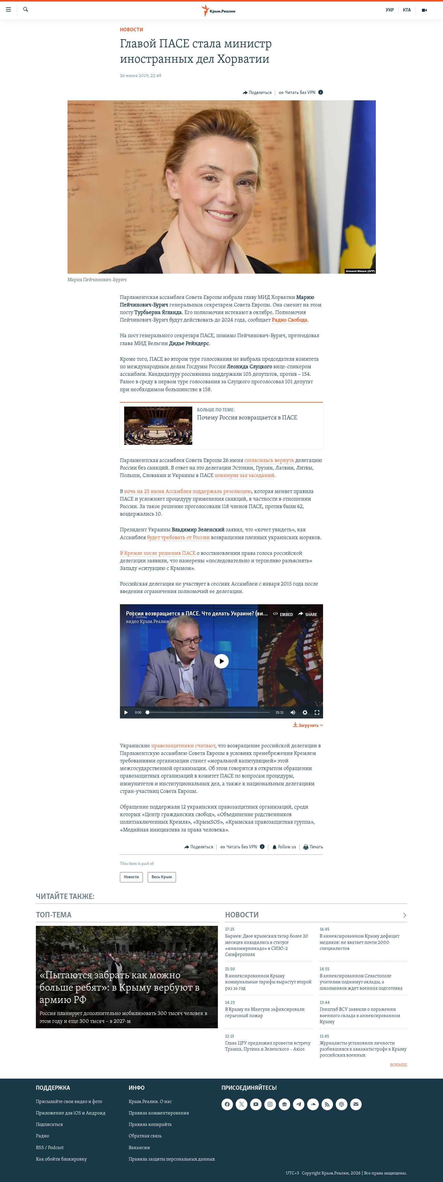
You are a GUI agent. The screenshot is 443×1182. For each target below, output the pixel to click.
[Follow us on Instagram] (270, 1104)
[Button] (257, 93)
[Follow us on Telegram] (298, 1104)
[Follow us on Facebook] (227, 1104)
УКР (390, 10)
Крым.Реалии (154, 621)
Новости (131, 30)
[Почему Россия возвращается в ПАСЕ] (158, 426)
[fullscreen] (317, 712)
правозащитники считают (183, 746)
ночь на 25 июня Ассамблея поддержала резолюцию (187, 492)
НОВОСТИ (242, 915)
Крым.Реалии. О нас (150, 1102)
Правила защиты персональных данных (172, 1159)
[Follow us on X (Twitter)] (241, 1104)
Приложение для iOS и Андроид (70, 1113)
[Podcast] (341, 1104)
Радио (42, 1136)
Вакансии (139, 1148)
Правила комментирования (159, 1113)
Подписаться (49, 1125)
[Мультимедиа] (424, 10)
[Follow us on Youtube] (256, 1104)
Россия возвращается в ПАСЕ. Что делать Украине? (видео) (200, 614)
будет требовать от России (178, 538)
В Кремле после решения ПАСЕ (158, 553)
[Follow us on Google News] (284, 1104)
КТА (407, 10)
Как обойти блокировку (61, 1159)
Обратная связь (145, 1136)
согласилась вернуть (269, 461)
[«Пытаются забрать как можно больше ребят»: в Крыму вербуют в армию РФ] (127, 977)
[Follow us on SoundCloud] (313, 1104)
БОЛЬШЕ (398, 1065)
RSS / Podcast (50, 1148)
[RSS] (327, 1104)
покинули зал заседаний (243, 476)
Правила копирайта (150, 1125)
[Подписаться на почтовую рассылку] (356, 1104)
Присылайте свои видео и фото (69, 1102)
